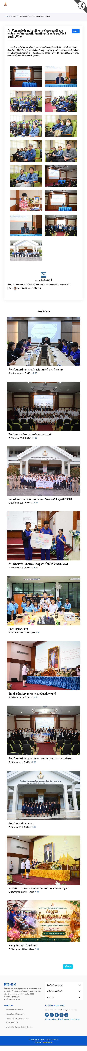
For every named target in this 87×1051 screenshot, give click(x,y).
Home (6, 16)
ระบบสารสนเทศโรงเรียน (14, 1009)
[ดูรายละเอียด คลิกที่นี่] (43, 341)
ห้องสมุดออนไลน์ (12, 1022)
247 (26, 208)
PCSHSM (43, 4)
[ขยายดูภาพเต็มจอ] (34, 373)
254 (61, 184)
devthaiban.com (48, 1042)
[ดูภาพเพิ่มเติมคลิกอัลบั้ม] (43, 277)
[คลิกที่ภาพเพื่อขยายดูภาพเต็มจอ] (26, 76)
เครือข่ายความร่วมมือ (55, 991)
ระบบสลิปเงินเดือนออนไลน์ (15, 1014)
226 (61, 159)
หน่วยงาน (50, 997)
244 (26, 233)
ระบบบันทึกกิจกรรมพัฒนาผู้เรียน (17, 1018)
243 (61, 233)
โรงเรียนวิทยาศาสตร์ (55, 985)
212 (61, 84)
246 (61, 208)
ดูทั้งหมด (68, 966)
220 (26, 184)
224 (26, 109)
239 (26, 159)
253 (26, 258)
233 (26, 84)
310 (61, 109)
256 (61, 134)
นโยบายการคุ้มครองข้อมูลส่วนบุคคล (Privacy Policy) (62, 1019)
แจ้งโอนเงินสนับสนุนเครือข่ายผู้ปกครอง (19, 1027)
